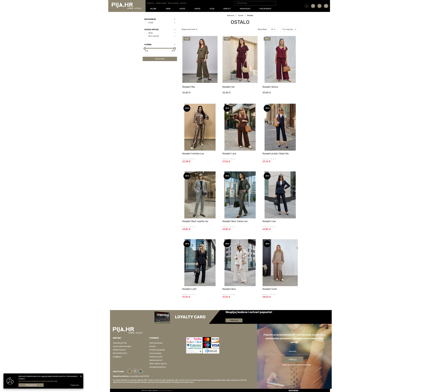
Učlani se (234, 320)
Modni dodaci (245, 9)
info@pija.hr (117, 357)
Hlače (212, 9)
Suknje (197, 9)
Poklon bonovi (265, 9)
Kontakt (152, 346)
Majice (182, 9)
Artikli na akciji (161, 3)
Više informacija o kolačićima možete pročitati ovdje (37, 381)
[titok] (135, 370)
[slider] (145, 48)
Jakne (168, 9)
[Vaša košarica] (326, 5)
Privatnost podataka (157, 350)
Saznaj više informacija (234, 315)
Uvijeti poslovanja (155, 343)
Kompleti (227, 9)
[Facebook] (130, 370)
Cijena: (148, 45)
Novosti (183, 3)
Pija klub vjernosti (155, 360)
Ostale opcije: (151, 30)
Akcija (161, 33)
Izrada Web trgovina (165, 390)
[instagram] (140, 370)
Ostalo (161, 23)
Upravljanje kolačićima (157, 367)
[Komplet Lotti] (216, 297)
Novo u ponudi (173, 3)
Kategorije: (150, 19)
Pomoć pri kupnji (155, 353)
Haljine (153, 9)
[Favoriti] (216, 88)
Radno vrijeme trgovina (158, 364)
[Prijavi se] (307, 5)
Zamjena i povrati (155, 357)
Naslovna (150, 3)
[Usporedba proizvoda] (216, 83)
